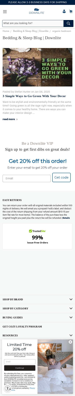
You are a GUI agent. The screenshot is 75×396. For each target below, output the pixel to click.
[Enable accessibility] (7, 388)
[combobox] (38, 23)
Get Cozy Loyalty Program (22, 326)
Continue (20, 368)
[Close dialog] (70, 342)
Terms (12, 390)
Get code (61, 177)
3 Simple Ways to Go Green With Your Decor (34, 96)
